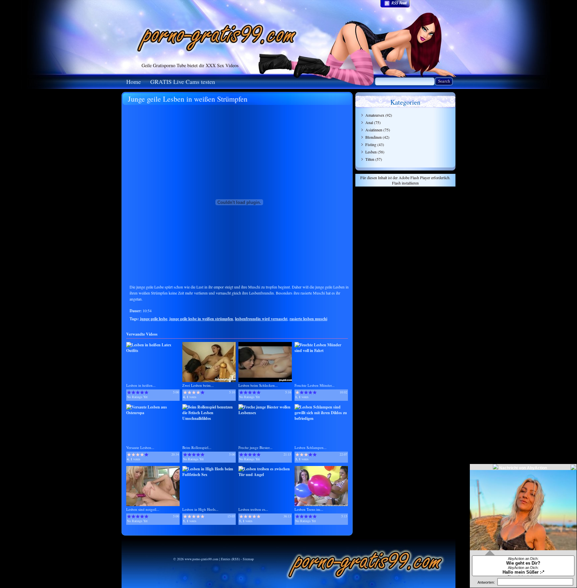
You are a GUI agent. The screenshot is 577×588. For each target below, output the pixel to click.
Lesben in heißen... (141, 385)
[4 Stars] (142, 392)
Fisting (370, 144)
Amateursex (374, 115)
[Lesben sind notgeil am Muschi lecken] (153, 504)
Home (133, 82)
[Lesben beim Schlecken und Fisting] (265, 380)
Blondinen (373, 137)
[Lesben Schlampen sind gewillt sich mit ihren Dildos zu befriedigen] (321, 418)
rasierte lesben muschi (308, 319)
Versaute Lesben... (140, 447)
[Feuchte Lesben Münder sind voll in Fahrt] (321, 350)
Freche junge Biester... (255, 447)
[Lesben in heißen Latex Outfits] (153, 350)
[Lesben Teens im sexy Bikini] (321, 504)
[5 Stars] (146, 392)
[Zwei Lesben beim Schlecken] (209, 380)
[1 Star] (129, 392)
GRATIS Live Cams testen (182, 82)
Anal (369, 122)
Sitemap (248, 559)
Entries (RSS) (230, 559)
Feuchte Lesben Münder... (315, 385)
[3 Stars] (138, 392)
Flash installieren (405, 183)
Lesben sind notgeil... (142, 509)
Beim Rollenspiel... (196, 447)
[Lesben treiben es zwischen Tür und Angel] (265, 474)
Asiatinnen (373, 129)
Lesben (371, 151)
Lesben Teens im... (309, 509)
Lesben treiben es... (253, 509)
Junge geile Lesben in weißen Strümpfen (187, 99)
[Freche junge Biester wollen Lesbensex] (265, 413)
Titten (369, 159)
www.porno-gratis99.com (201, 559)
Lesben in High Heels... (200, 509)
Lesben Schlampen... (311, 447)
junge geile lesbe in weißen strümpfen (201, 319)
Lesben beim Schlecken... (258, 385)
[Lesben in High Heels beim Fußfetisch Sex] (209, 474)
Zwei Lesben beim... (198, 385)
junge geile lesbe (153, 319)
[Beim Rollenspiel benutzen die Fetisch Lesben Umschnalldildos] (209, 418)
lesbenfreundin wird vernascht (261, 319)
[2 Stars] (133, 392)
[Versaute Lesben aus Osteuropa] (153, 413)
